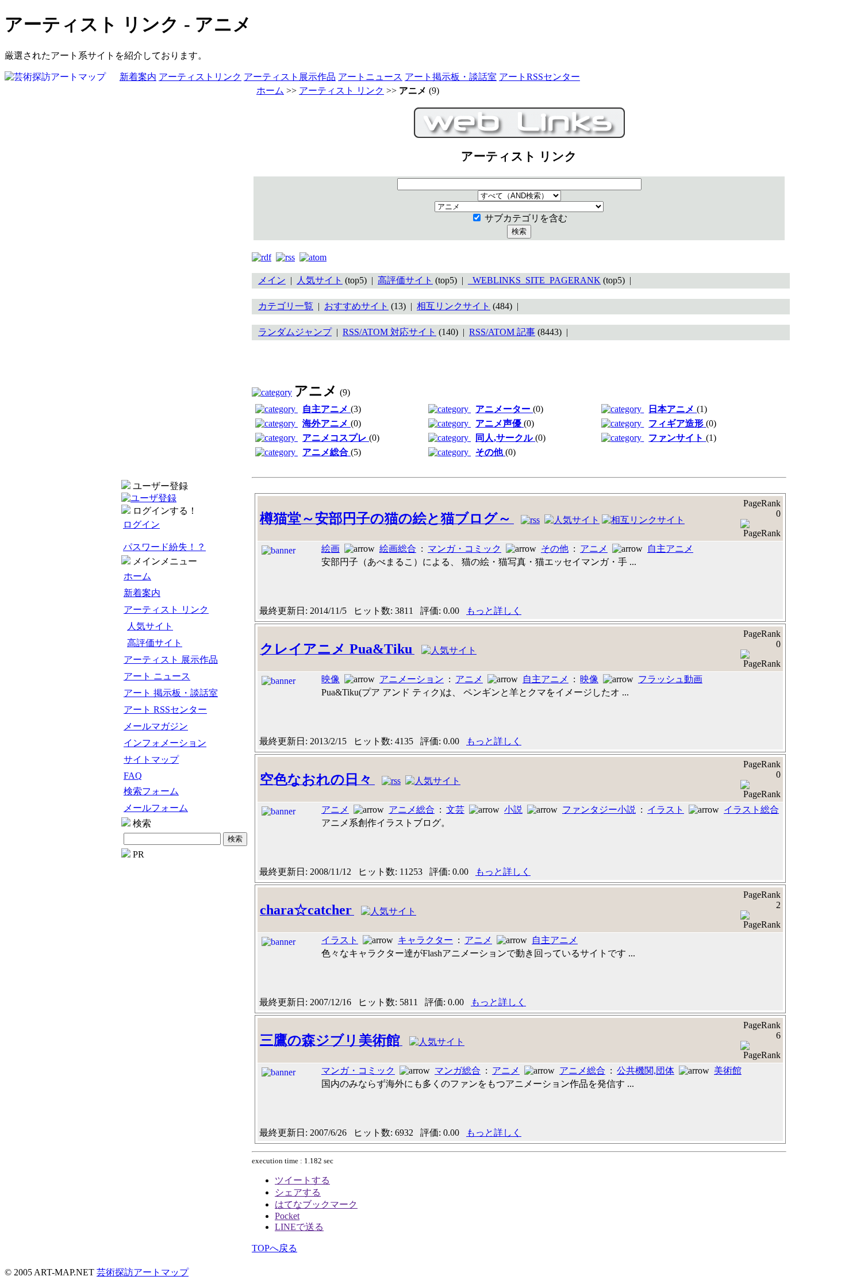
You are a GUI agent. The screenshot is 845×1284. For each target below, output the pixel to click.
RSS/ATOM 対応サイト (389, 332)
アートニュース (370, 77)
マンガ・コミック (464, 548)
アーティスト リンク (166, 609)
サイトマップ (151, 759)
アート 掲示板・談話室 (171, 693)
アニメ (594, 548)
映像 (330, 679)
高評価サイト (154, 643)
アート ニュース (157, 676)
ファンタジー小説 (599, 809)
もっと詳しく (493, 611)
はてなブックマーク (316, 1204)
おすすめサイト (356, 306)
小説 (513, 809)
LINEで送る (299, 1227)
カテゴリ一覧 (285, 306)
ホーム (137, 576)
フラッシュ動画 (670, 679)
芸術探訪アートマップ (143, 1272)
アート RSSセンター (165, 709)
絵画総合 (397, 548)
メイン (272, 280)
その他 (555, 548)
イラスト (665, 809)
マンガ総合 (458, 1070)
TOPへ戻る (274, 1248)
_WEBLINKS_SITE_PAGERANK (534, 280)
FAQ (133, 776)
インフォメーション (165, 743)
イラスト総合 (751, 809)
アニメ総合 (412, 809)
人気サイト (150, 626)
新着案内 (138, 77)
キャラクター (425, 940)
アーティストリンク (200, 77)
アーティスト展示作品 (290, 77)
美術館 (728, 1070)
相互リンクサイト (453, 306)
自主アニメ (670, 548)
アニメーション (411, 679)
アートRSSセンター (539, 77)
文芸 (455, 809)
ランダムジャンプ (295, 332)
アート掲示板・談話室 (451, 77)
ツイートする (302, 1180)
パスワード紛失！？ (164, 547)
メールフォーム (156, 808)
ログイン (141, 524)
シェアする (298, 1192)
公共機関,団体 (645, 1070)
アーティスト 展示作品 (171, 659)
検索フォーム (151, 791)
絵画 (330, 548)
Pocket (287, 1216)
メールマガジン (156, 726)
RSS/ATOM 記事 (502, 332)
